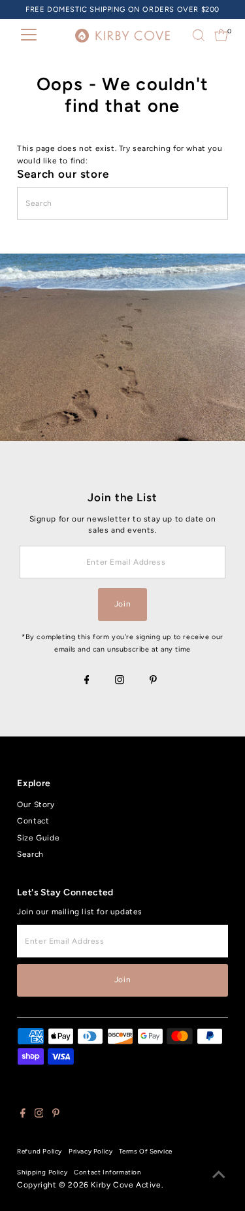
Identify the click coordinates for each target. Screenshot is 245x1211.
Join (122, 603)
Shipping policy (42, 1172)
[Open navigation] (29, 35)
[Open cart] (221, 35)
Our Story (35, 804)
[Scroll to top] (219, 1175)
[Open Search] (198, 35)
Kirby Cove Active (126, 1184)
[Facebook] (87, 681)
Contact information (107, 1172)
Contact (33, 820)
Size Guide (38, 837)
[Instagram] (119, 681)
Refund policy (39, 1151)
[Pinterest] (153, 681)
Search (30, 854)
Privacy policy (90, 1151)
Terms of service (145, 1151)
